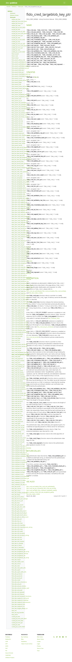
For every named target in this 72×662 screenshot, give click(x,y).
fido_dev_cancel (16, 488)
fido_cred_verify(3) (60, 291)
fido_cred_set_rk (16, 403)
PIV (6, 650)
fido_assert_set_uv (17, 125)
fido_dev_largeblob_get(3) (46, 492)
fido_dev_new (16, 566)
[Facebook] (59, 637)
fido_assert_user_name (18, 143)
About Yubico (40, 639)
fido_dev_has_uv (16, 521)
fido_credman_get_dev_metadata (21, 448)
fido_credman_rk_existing (19, 462)
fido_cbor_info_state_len (19, 291)
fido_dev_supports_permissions (21, 602)
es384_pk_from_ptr (17, 48)
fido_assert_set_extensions (19, 113)
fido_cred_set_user (17, 411)
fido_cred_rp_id (16, 369)
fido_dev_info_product (18, 533)
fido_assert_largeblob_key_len (20, 94)
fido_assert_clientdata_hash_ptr (21, 76)
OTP (6, 644)
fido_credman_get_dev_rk (19, 450)
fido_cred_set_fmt (17, 391)
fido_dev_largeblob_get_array (20, 551)
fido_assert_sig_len (17, 129)
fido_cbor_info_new (17, 265)
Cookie (38, 641)
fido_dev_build (16, 486)
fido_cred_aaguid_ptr (18, 312)
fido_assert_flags (17, 82)
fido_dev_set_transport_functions (21, 596)
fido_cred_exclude (17, 336)
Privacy (39, 646)
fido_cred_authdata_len (18, 318)
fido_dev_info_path (17, 531)
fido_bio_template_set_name (20, 198)
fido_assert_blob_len (18, 70)
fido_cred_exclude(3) (48, 291)
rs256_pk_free (16, 616)
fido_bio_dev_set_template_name (21, 159)
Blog (22, 639)
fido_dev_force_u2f (17, 501)
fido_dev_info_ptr (17, 537)
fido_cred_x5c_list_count (19, 438)
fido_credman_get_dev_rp (19, 452)
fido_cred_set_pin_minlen (19, 399)
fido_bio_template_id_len (19, 188)
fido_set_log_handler (18, 612)
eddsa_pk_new (16, 25)
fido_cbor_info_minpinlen (19, 263)
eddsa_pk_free (16, 19)
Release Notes (14, 15)
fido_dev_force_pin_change (20, 499)
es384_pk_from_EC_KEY (18, 44)
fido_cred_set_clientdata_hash (20, 385)
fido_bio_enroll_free (17, 161)
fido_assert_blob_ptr (18, 72)
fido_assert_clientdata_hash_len (21, 74)
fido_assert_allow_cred (18, 60)
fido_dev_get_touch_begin (19, 513)
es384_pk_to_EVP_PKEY (18, 52)
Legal (38, 644)
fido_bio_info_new (17, 174)
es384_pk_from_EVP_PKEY (19, 46)
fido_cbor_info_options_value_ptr (21, 273)
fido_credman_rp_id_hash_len (20, 476)
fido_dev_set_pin (16, 584)
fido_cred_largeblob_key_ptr (20, 354)
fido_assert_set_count (18, 111)
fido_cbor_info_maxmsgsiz (19, 257)
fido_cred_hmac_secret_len (19, 344)
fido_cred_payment (17, 358)
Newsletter (24, 641)
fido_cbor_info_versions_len (20, 306)
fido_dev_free (16, 503)
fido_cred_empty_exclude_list (20, 332)
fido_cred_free (16, 342)
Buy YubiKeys (24, 637)
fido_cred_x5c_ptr (17, 444)
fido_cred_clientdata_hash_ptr (20, 328)
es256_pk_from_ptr (17, 35)
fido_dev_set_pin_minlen (19, 586)
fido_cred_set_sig (17, 407)
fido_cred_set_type (17, 409)
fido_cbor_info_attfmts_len (19, 210)
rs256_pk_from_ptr (17, 622)
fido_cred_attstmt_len (18, 314)
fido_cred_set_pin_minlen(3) (45, 327)
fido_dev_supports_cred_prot (20, 598)
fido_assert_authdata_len (19, 62)
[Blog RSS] (54, 637)
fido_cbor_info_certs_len (19, 214)
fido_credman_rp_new (18, 482)
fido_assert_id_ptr (17, 92)
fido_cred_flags (16, 338)
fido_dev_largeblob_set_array (20, 557)
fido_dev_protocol (17, 574)
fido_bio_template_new (18, 194)
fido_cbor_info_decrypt (18, 224)
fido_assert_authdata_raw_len (20, 66)
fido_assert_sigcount (18, 133)
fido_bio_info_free (17, 169)
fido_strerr (15, 614)
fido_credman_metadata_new (20, 456)
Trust (38, 650)
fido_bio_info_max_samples (20, 171)
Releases (12, 13)
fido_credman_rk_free (18, 464)
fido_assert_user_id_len (18, 139)
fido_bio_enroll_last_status (19, 163)
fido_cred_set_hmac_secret (19, 395)
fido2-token (15, 58)
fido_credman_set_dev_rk (19, 484)
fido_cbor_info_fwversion (19, 241)
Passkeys (7, 637)
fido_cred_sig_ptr (17, 419)
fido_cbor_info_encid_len (19, 226)
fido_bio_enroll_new (18, 165)
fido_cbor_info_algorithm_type (21, 208)
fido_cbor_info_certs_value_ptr (21, 218)
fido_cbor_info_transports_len (20, 295)
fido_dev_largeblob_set (18, 555)
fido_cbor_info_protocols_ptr (20, 283)
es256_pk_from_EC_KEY (18, 31)
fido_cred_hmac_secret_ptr (19, 346)
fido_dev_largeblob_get (18, 549)
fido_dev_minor (16, 564)
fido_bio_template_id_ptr (19, 190)
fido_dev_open (16, 570)
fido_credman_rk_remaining (20, 468)
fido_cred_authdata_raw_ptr (20, 324)
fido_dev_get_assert (17, 505)
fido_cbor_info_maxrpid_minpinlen (22, 261)
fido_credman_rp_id (17, 474)
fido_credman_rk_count (19, 460)
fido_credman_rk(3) (53, 318)
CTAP (6, 641)
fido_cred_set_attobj (18, 373)
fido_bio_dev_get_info (18, 155)
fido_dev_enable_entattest (19, 492)
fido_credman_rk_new (18, 466)
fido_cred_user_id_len (18, 425)
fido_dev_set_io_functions (19, 582)
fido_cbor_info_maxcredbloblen (21, 249)
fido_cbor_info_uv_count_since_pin (22, 301)
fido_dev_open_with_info (19, 572)
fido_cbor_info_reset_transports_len (22, 285)
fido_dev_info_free (17, 523)
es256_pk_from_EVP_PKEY (19, 33)
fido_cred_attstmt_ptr (18, 316)
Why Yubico (40, 637)
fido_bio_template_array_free (20, 182)
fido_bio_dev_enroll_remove (20, 153)
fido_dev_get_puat (17, 509)
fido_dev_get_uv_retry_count (20, 517)
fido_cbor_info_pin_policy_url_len (21, 277)
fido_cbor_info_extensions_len (21, 235)
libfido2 (14, 6)
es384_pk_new (16, 50)
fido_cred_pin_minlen (18, 360)
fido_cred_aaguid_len (18, 310)
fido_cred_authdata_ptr (18, 320)
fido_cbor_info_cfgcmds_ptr (20, 222)
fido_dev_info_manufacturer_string (22, 527)
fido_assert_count (17, 78)
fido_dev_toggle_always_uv (19, 608)
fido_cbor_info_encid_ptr (19, 228)
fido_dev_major (16, 559)
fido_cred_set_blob (17, 381)
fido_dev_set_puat (17, 590)
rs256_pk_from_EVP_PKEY (19, 618)
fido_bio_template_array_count (21, 180)
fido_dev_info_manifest (18, 525)
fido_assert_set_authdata (19, 102)
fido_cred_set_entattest (18, 387)
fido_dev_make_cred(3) (35, 293)
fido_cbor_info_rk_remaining (20, 289)
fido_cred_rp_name (17, 371)
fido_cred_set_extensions (19, 389)
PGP (6, 648)
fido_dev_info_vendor (18, 541)
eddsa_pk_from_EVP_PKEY (19, 21)
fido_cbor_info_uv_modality (20, 304)
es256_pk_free (16, 29)
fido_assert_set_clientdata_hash (21, 109)
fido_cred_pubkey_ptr (18, 367)
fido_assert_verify (17, 145)
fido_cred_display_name (19, 330)
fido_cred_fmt (16, 340)
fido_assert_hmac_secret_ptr (20, 88)
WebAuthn (8, 639)
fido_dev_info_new (17, 529)
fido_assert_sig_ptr (17, 131)
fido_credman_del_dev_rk (19, 446)
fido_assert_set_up (17, 123)
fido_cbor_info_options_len (20, 269)
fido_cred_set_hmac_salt (19, 393)
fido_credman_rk (17, 458)
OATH (6, 646)
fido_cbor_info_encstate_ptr (20, 232)
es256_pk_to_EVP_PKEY (18, 39)
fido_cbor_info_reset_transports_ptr (22, 287)
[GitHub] (66, 637)
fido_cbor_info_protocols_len (20, 281)
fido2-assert (15, 54)
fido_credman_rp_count (19, 470)
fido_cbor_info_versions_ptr (20, 308)
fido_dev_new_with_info (19, 568)
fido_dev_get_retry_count (19, 511)
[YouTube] (63, 637)
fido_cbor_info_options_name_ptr (21, 271)
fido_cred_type (16, 423)
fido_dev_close (16, 490)
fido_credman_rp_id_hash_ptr (20, 478)
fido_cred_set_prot (17, 401)
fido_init (14, 610)
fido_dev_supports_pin (18, 604)
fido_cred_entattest (17, 334)
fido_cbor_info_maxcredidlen (20, 253)
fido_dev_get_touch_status (19, 515)
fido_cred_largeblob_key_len (20, 352)
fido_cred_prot (16, 362)
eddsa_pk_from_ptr (17, 23)
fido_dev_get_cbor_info (18, 507)
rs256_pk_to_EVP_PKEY (18, 627)
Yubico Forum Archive (26, 644)
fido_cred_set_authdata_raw (20, 379)
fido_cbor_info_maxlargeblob (20, 255)
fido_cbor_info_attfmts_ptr (19, 212)
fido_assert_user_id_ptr (18, 141)
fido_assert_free (16, 84)
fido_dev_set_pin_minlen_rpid (20, 588)
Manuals (20, 6)
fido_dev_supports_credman (20, 600)
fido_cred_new (16, 356)
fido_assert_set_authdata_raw (20, 105)
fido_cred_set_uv (16, 413)
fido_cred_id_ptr (16, 350)
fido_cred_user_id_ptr (18, 427)
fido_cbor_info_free (17, 239)
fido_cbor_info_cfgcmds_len (20, 220)
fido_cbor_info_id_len (18, 243)
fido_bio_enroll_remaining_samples (22, 167)
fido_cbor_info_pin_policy (19, 275)
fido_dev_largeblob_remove (20, 553)
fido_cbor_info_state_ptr (19, 293)
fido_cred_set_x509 (17, 415)
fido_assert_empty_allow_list (20, 80)
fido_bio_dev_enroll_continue (20, 151)
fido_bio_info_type (17, 176)
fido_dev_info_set (17, 539)
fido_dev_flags (16, 495)
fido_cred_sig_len (17, 417)
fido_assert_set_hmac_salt (19, 115)
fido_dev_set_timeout (18, 594)
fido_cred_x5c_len (17, 436)
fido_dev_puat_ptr (17, 578)
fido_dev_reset (16, 580)
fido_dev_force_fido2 (18, 497)
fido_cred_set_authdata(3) (34, 291)
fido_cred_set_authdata (18, 377)
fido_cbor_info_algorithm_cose (21, 204)
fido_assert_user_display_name (21, 135)
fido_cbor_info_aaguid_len (19, 200)
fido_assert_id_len (17, 90)
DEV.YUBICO (8, 634)
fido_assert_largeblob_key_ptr (20, 96)
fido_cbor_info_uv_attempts (20, 299)
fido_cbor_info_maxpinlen (19, 259)
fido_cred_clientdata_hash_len (20, 326)
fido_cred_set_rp (16, 405)
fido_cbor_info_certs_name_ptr (21, 216)
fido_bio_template (17, 178)
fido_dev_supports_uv (18, 606)
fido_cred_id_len (16, 348)
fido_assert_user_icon (18, 137)
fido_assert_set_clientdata (19, 107)
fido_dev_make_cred (18, 561)
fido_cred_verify (16, 431)
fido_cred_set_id (16, 397)
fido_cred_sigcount (17, 421)
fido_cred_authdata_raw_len (20, 322)
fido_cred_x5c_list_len (18, 440)
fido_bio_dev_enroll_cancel (19, 149)
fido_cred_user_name (18, 429)
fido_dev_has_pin (17, 519)
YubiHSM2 (8, 655)
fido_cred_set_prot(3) (49, 488)
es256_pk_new (16, 37)
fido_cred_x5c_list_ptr (18, 442)
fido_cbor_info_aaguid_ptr (19, 202)
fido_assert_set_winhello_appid (21, 127)
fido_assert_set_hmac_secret (20, 117)
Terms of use (40, 648)
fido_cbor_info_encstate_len (20, 230)
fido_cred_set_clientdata (19, 383)
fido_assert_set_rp (17, 119)
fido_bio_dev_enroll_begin (19, 147)
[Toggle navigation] (64, 2)
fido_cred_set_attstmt (18, 375)
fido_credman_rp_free (18, 472)
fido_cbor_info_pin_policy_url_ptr (21, 279)
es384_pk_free (16, 41)
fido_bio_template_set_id (19, 196)
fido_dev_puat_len (17, 576)
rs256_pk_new (16, 625)
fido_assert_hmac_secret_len (20, 86)
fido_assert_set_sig (17, 121)
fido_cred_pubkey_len (18, 365)
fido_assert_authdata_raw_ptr (20, 68)
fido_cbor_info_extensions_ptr (21, 237)
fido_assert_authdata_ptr (19, 64)
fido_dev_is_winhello (18, 547)
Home (8, 6)
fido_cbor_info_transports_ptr (20, 297)
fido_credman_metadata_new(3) (47, 490)
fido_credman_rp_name (19, 480)
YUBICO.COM (40, 634)
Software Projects (9, 657)
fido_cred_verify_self (18, 434)
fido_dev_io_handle (17, 543)
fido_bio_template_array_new (20, 184)
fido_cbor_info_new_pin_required (21, 267)
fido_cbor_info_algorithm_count (21, 206)
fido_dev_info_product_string (20, 535)
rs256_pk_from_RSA (17, 620)
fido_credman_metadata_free (20, 454)
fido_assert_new (16, 98)
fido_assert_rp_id (17, 100)
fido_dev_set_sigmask (18, 592)
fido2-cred (15, 56)
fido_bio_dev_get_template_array (21, 157)
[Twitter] (57, 637)
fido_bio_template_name (19, 192)
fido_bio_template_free (18, 186)
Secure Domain (9, 653)
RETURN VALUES (33, 451)
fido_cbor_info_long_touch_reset (21, 247)
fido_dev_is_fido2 (17, 545)
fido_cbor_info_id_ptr (18, 245)
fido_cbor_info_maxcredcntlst (20, 251)
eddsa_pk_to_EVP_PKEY (18, 27)
